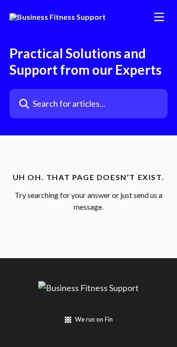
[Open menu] (159, 17)
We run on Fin (94, 319)
